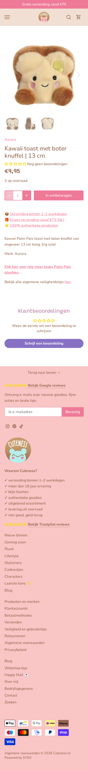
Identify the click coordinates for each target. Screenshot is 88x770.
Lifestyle (12, 556)
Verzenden (13, 622)
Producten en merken (22, 601)
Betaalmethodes (18, 615)
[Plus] (26, 195)
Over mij (11, 681)
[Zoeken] (69, 17)
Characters (14, 576)
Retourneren (15, 636)
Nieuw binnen (16, 535)
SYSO (27, 757)
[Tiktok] (21, 425)
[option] (44, 74)
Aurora (10, 139)
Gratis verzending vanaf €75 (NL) (37, 219)
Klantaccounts (16, 608)
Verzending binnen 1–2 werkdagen (38, 213)
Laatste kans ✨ (18, 583)
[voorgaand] (10, 74)
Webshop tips (16, 668)
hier (68, 281)
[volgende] (77, 74)
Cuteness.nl (61, 753)
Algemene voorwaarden (24, 642)
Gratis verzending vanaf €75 (44, 4)
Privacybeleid (15, 649)
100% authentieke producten (34, 225)
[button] (15, 164)
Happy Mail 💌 (17, 674)
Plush (9, 549)
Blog (8, 590)
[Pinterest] (14, 425)
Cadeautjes (14, 569)
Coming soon (15, 542)
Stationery (13, 562)
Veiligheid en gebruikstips (26, 629)
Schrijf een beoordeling (44, 343)
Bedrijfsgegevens (19, 688)
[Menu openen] (7, 17)
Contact (11, 695)
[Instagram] (7, 425)
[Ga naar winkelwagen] (78, 17)
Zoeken (10, 702)
